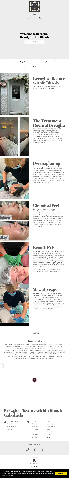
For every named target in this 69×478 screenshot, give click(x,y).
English (34, 466)
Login (35, 18)
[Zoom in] (2, 365)
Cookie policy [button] (10, 475)
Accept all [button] (61, 473)
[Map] (34, 384)
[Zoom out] (2, 367)
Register (29, 18)
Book (40, 18)
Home (34, 14)
